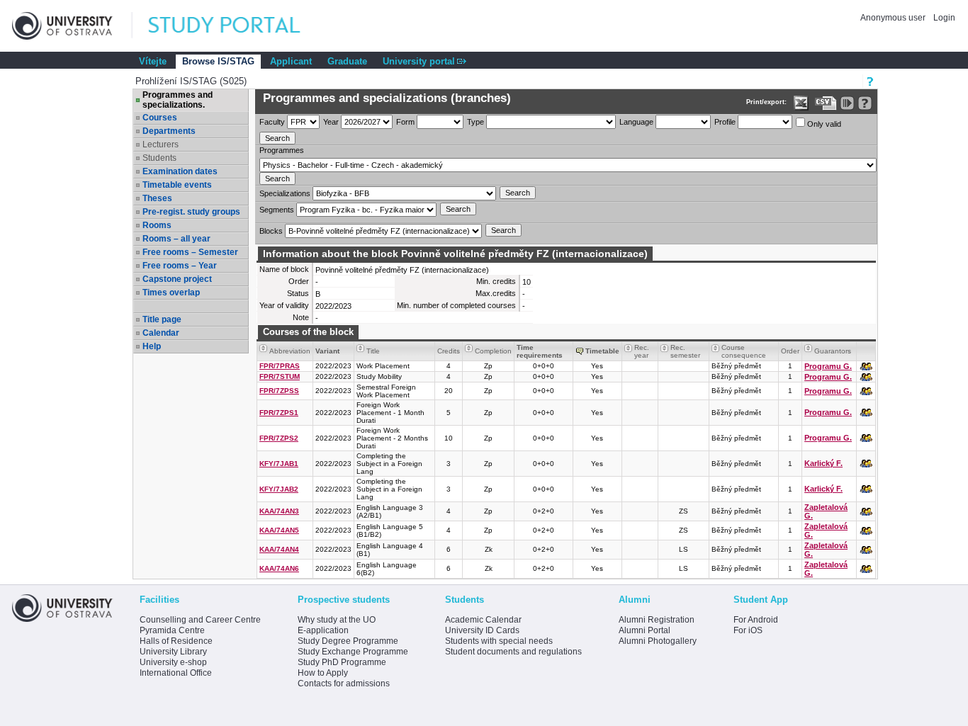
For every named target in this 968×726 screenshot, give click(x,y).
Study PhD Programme (342, 662)
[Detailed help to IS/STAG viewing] (864, 103)
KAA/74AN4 (279, 549)
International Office (176, 673)
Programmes (281, 150)
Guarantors (832, 351)
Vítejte (153, 61)
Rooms (156, 225)
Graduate (347, 61)
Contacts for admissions (344, 683)
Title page (161, 319)
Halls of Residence (176, 641)
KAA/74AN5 (279, 530)
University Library (173, 652)
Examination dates (180, 171)
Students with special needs (499, 641)
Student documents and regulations (513, 652)
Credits (448, 351)
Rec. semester (685, 351)
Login (944, 18)
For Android (755, 620)
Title (373, 351)
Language (636, 122)
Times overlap (171, 292)
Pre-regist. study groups (191, 212)
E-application (323, 630)
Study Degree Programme (348, 641)
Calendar (160, 333)
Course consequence (743, 351)
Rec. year (641, 351)
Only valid (823, 124)
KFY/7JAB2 (278, 489)
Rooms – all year (176, 239)
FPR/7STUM (279, 376)
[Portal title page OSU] (237, 26)
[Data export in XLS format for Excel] (801, 103)
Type (475, 122)
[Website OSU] (72, 26)
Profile (725, 122)
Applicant (291, 61)
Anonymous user (894, 18)
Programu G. (828, 366)
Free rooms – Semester (190, 252)
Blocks (271, 231)
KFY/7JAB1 (278, 463)
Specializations (284, 193)
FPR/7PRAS (279, 366)
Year (331, 122)
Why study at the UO (337, 620)
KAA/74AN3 (279, 511)
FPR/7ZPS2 (278, 438)
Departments (169, 131)
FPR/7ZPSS (279, 391)
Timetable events (177, 185)
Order (790, 351)
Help (151, 346)
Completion (493, 351)
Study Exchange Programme (353, 652)
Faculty (272, 122)
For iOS (747, 630)
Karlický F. (823, 463)
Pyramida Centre (172, 630)
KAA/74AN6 (279, 568)
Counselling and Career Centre (200, 620)
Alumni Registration (656, 620)
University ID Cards (482, 630)
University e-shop (173, 662)
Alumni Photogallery (658, 641)
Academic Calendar (483, 620)
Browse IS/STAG (218, 61)
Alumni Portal (644, 630)
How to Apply (323, 673)
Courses (159, 118)
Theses (157, 198)
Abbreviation (289, 351)
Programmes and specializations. (177, 100)
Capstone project (177, 279)
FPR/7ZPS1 (278, 412)
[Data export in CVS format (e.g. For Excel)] (826, 103)
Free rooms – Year (179, 266)
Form (405, 122)
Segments (276, 209)
